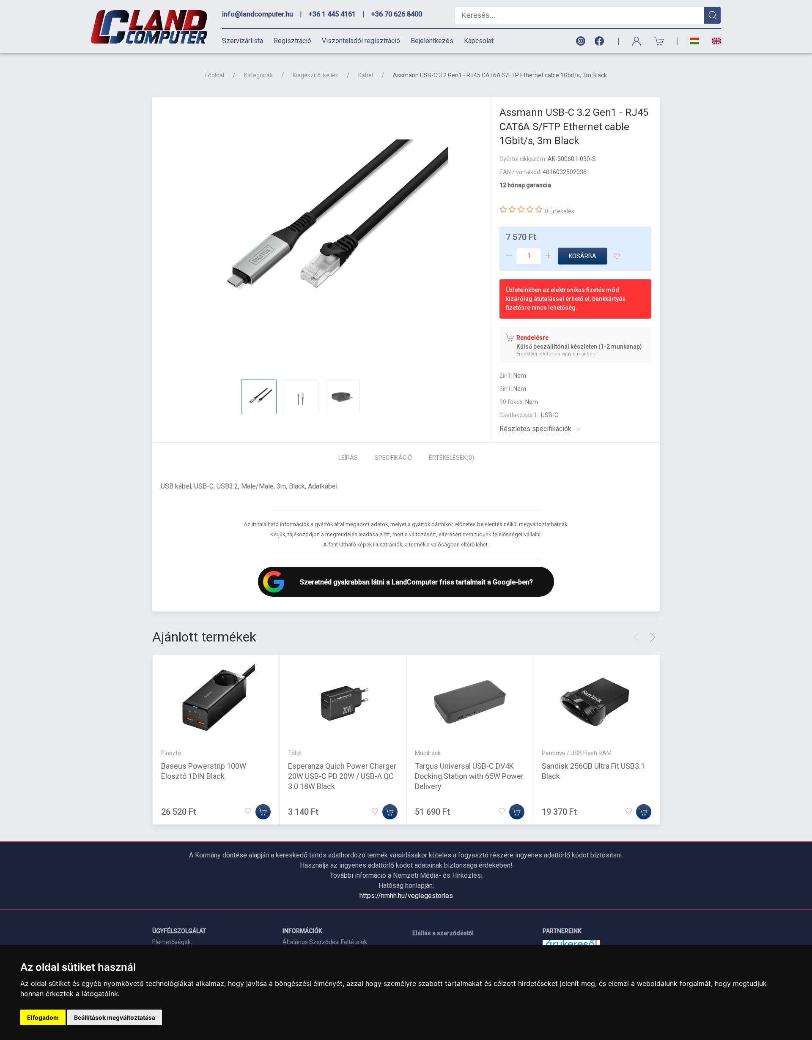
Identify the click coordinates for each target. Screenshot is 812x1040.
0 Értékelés (559, 211)
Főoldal (214, 75)
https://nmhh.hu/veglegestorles (406, 896)
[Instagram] (580, 41)
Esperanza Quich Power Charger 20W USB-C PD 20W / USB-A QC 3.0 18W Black (342, 775)
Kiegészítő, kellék (315, 75)
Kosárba (582, 256)
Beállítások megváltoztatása (114, 1017)
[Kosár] (659, 41)
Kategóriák (258, 75)
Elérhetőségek (171, 942)
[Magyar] (694, 41)
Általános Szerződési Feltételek (325, 942)
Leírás (348, 457)
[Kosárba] (263, 811)
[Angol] (713, 41)
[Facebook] (601, 41)
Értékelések (451, 457)
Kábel (365, 75)
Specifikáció (393, 457)
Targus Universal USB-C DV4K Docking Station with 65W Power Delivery (469, 775)
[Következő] (652, 637)
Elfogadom (43, 1017)
